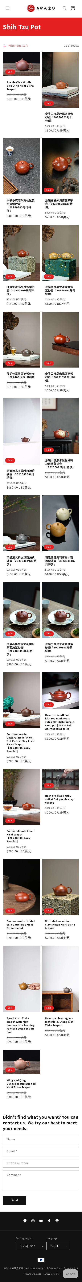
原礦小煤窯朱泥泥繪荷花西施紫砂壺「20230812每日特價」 (60, 464)
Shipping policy (53, 1273)
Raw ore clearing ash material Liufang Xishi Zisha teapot (60, 1022)
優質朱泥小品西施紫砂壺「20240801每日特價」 (21, 290)
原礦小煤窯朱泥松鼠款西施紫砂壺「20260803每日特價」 (21, 205)
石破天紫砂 (17, 1268)
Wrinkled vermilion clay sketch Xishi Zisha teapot (60, 924)
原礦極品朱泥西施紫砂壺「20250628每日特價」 (59, 204)
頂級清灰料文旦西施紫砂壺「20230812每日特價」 (22, 561)
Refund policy (53, 1268)
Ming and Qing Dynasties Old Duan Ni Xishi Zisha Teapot (21, 1084)
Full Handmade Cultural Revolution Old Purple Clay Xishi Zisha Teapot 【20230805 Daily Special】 (20, 742)
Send (14, 1200)
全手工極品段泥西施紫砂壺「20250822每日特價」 (59, 117)
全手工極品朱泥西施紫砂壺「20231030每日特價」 (60, 377)
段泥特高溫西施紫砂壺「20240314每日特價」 (22, 375)
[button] (7, 8)
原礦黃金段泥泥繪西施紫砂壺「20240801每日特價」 (60, 290)
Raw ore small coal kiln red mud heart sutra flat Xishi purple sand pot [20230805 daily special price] (59, 721)
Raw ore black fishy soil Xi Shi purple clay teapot (59, 799)
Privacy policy (71, 1268)
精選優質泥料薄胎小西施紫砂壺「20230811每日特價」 (60, 561)
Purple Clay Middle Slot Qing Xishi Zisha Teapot (20, 86)
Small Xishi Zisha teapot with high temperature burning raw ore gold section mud (21, 1025)
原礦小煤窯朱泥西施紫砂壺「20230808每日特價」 (59, 647)
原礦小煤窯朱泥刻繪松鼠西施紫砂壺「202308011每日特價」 (21, 649)
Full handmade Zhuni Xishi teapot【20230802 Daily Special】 (21, 836)
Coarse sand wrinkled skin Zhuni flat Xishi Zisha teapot (21, 924)
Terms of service (33, 1273)
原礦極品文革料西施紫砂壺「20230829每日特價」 (21, 474)
